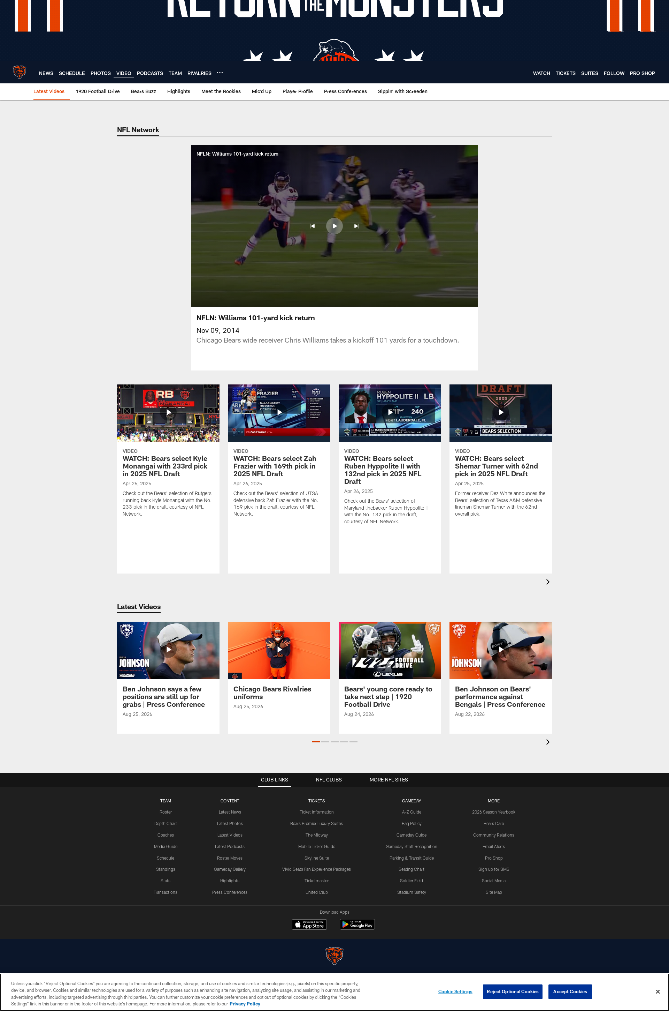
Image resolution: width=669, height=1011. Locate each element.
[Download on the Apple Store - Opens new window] (309, 925)
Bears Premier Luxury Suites (316, 823)
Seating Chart (411, 869)
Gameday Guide (411, 834)
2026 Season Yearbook (493, 811)
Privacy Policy (245, 1003)
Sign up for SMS (493, 869)
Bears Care (494, 823)
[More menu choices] (220, 72)
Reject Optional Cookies (513, 991)
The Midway (317, 834)
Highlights (229, 880)
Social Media (494, 880)
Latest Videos (230, 834)
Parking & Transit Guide (412, 857)
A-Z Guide (411, 811)
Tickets (316, 800)
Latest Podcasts (230, 846)
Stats (165, 880)
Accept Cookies (570, 991)
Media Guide (165, 846)
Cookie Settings (455, 991)
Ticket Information (317, 811)
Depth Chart (165, 823)
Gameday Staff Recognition (411, 846)
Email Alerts (494, 846)
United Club (317, 892)
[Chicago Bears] (334, 957)
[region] (334, 992)
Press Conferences (229, 892)
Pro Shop (494, 857)
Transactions (165, 892)
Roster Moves (230, 857)
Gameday (411, 800)
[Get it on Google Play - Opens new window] (357, 927)
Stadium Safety (411, 892)
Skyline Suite (317, 857)
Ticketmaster (317, 880)
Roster (166, 811)
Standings (165, 869)
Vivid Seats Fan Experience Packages (316, 869)
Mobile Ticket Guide (316, 846)
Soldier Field (411, 880)
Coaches (165, 834)
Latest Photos (230, 823)
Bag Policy (412, 823)
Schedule (165, 857)
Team (165, 800)
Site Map (494, 892)
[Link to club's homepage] (19, 72)
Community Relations (493, 834)
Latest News (230, 811)
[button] (312, 226)
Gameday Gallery (230, 869)
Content (230, 800)
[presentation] (549, 582)
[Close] (658, 991)
